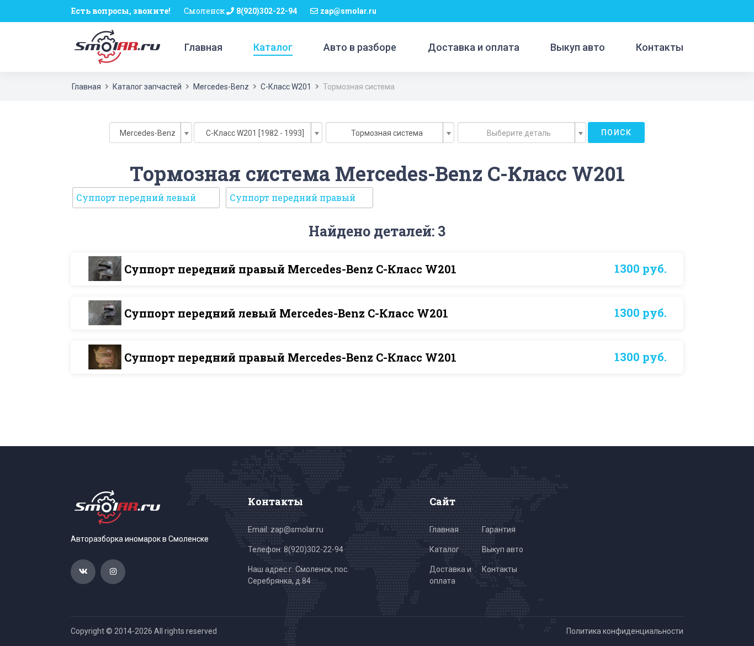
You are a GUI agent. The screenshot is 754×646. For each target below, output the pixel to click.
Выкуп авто (577, 47)
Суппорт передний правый (292, 197)
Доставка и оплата (473, 47)
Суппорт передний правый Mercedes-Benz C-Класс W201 (290, 269)
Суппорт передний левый (136, 197)
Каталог (273, 47)
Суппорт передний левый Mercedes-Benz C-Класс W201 (286, 313)
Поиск (616, 132)
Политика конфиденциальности (624, 631)
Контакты (659, 47)
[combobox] (150, 132)
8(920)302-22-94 (266, 11)
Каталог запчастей (147, 86)
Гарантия (499, 529)
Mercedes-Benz (221, 86)
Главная (203, 47)
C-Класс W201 (286, 86)
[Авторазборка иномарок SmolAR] (115, 46)
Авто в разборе (359, 47)
